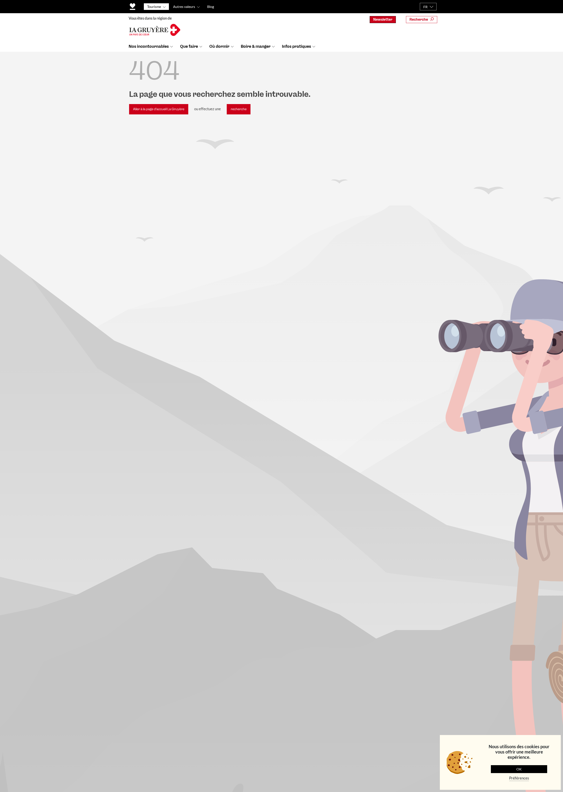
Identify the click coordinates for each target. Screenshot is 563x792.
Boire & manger (256, 46)
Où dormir (219, 46)
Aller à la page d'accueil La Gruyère (158, 109)
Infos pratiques (296, 46)
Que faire (189, 46)
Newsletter (382, 19)
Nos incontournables (149, 46)
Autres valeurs (184, 6)
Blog (210, 6)
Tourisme (154, 6)
